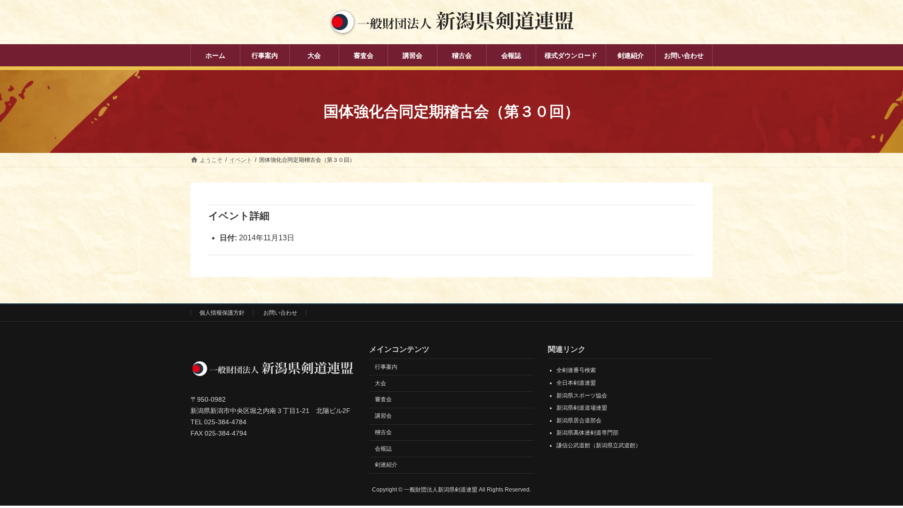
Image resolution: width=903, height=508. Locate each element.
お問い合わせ (280, 313)
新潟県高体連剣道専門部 (587, 432)
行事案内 (386, 367)
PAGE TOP (874, 484)
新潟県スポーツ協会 (581, 395)
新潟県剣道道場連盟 (581, 408)
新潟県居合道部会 (579, 420)
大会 (380, 383)
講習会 (383, 416)
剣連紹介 (386, 465)
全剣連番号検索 (576, 370)
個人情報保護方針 (222, 313)
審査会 (383, 399)
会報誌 (383, 448)
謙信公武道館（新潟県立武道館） (598, 445)
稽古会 (383, 432)
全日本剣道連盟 (576, 383)
